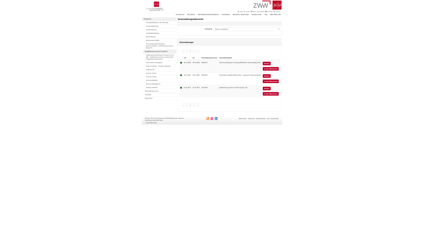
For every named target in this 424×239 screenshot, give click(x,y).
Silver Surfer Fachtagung (154, 62)
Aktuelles (180, 14)
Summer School (151, 73)
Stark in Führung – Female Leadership (158, 66)
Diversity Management (153, 84)
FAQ (265, 14)
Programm (147, 19)
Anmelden (148, 94)
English (277, 11)
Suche (248, 11)
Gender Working (151, 30)
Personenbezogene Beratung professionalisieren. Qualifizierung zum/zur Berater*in (159, 46)
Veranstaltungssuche (151, 91)
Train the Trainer (151, 77)
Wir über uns (275, 14)
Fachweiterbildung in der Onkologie (157, 22)
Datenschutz (243, 118)
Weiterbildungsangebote (208, 14)
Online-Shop (257, 14)
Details (266, 63)
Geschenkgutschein (152, 26)
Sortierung (208, 29)
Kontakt (270, 11)
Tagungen (226, 14)
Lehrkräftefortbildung (152, 33)
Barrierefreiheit (261, 118)
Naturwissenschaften (152, 40)
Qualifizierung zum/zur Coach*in (156, 51)
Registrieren (148, 98)
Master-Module (150, 37)
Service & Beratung (241, 14)
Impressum (251, 118)
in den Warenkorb (270, 69)
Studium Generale (151, 87)
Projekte (191, 14)
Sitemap (261, 11)
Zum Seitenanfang (273, 118)
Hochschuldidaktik (152, 80)
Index (254, 11)
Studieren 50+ (150, 69)
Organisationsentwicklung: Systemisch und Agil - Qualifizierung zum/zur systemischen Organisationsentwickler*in (160, 57)
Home (241, 11)
